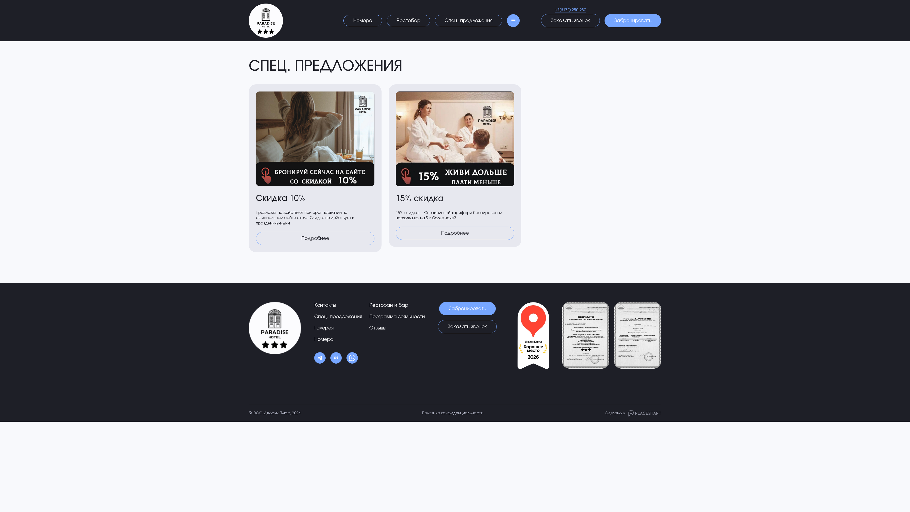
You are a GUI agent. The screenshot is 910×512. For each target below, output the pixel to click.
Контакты (325, 305)
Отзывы (377, 328)
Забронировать (632, 20)
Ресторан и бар (388, 305)
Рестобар (408, 20)
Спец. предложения (468, 20)
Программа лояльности (397, 316)
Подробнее (315, 238)
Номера (362, 20)
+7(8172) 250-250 (570, 10)
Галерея (324, 328)
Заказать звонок (570, 20)
